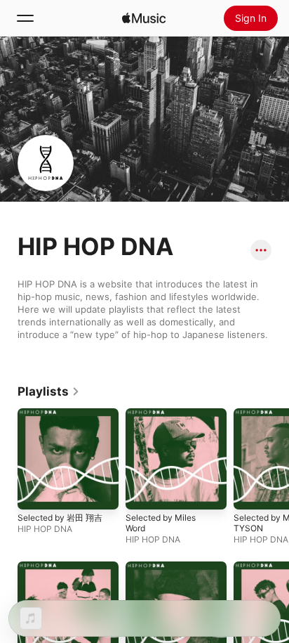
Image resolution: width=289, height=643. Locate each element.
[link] (49, 391)
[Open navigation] (25, 18)
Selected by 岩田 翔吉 (60, 517)
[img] (144, 18)
